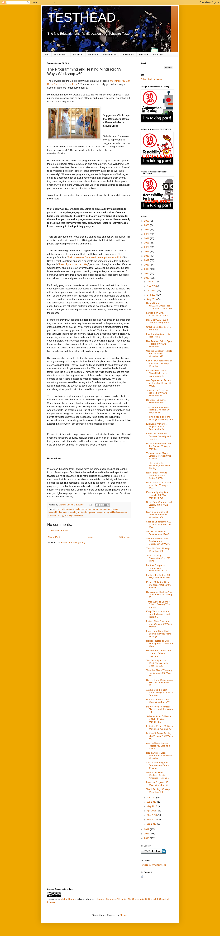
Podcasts (143, 54)
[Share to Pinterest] (108, 505)
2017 (147, 260)
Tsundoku (93, 54)
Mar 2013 (152, 815)
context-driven (95, 509)
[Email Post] (90, 505)
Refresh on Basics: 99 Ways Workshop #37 (158, 700)
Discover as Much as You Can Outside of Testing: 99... (159, 595)
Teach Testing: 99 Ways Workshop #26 (158, 790)
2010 (147, 838)
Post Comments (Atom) (73, 542)
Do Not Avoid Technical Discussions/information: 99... (159, 709)
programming (103, 512)
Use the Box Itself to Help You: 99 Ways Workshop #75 (159, 354)
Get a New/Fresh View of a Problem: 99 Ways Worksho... (159, 363)
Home (89, 537)
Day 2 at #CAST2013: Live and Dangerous (157, 321)
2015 (147, 269)
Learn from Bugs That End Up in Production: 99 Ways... (158, 634)
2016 (147, 264)
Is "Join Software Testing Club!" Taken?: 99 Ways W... (159, 736)
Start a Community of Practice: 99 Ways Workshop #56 (157, 515)
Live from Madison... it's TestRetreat (158, 335)
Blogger (124, 915)
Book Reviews (110, 54)
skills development (118, 512)
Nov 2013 (152, 286)
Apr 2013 (152, 810)
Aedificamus (128, 54)
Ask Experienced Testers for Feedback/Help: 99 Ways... (158, 383)
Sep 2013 (152, 294)
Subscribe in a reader (152, 79)
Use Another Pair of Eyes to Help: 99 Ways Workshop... (159, 344)
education (107, 509)
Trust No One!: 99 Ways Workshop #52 (158, 549)
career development (65, 509)
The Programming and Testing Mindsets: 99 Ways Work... (158, 410)
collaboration (81, 509)
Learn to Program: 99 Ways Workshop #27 (158, 783)
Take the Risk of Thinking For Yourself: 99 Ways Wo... (159, 673)
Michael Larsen (68, 899)
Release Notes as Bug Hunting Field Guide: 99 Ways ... (159, 643)
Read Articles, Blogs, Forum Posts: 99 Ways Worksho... (159, 756)
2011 (147, 833)
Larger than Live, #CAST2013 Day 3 (157, 314)
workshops (79, 515)
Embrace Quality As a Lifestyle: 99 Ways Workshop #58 (157, 495)
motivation (83, 512)
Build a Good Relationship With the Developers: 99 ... (159, 683)
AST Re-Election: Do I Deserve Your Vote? (157, 533)
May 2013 (152, 806)
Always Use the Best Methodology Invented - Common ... (159, 692)
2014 (147, 273)
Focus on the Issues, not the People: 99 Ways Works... (158, 446)
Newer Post (54, 537)
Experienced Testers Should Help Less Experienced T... (156, 373)
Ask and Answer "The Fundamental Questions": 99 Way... (158, 541)
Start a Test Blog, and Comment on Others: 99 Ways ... (158, 765)
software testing (55, 515)
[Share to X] (102, 505)
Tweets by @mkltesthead (153, 865)
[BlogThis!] (99, 505)
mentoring (72, 512)
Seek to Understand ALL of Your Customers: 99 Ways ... (159, 524)
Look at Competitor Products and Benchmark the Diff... (158, 568)
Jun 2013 (152, 802)
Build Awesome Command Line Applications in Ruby (95, 257)
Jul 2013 (151, 797)
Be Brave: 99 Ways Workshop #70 (156, 401)
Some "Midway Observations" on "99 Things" (158, 558)
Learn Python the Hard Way (73, 264)
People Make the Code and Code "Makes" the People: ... (159, 585)
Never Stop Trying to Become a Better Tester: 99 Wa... (156, 475)
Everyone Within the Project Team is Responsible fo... (156, 427)
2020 (147, 247)
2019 (147, 251)
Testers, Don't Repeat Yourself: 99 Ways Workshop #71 (157, 393)
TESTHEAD (81, 17)
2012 (147, 829)
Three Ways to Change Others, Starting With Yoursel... (158, 604)
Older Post (124, 537)
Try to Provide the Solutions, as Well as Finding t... (158, 466)
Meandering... (61, 54)
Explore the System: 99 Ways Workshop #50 (158, 576)
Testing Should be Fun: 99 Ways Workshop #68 (159, 418)
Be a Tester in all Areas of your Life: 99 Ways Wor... (159, 485)
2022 (147, 238)
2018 (147, 256)
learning (63, 512)
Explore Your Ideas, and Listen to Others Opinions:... (158, 653)
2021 (147, 242)
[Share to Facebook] (105, 505)
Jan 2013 (152, 824)
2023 (147, 234)
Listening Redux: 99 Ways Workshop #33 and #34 (159, 727)
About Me (158, 54)
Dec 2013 (152, 281)
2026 (147, 221)
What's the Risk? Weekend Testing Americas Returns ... (157, 775)
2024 (147, 229)
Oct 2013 (152, 290)
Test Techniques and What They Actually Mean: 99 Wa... (157, 663)
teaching (68, 515)
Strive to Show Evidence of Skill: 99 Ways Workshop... (158, 719)
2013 (147, 278)
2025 (147, 225)
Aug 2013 (152, 299)
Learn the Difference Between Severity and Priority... (158, 436)
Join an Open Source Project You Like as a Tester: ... (158, 746)
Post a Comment (59, 530)
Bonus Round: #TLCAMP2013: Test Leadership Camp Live (159, 306)
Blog (47, 54)
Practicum (78, 54)
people (92, 512)
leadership (53, 512)
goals (115, 509)
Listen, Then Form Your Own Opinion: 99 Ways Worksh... (159, 624)
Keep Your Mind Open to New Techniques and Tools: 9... (158, 614)
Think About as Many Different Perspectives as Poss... (158, 456)
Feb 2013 (152, 819)
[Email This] (96, 505)
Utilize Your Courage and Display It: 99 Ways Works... (159, 505)
